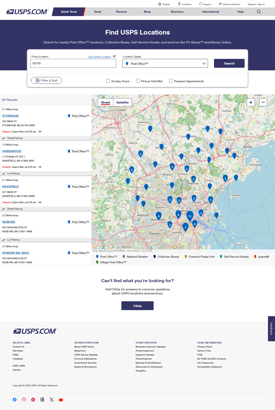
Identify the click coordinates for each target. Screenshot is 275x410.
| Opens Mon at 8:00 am (19, 131)
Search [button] (229, 63)
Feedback (18, 358)
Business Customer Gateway (151, 346)
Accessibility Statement (209, 366)
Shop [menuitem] (147, 11)
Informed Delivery (231, 4)
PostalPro (141, 370)
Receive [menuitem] (121, 11)
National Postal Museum (148, 362)
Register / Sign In (256, 4)
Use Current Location (99, 56)
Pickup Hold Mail (151, 81)
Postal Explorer (144, 358)
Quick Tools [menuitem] (69, 11)
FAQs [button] (137, 306)
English (162, 4)
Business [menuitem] (177, 11)
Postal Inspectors (145, 350)
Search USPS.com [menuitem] (259, 11)
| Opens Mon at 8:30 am (19, 202)
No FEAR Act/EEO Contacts (211, 358)
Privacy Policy (204, 346)
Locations (186, 4)
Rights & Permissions (85, 366)
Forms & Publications (85, 358)
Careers (17, 369)
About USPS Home (84, 346)
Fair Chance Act (205, 362)
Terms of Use (204, 350)
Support (207, 4)
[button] (105, 102)
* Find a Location (39, 56)
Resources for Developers (149, 366)
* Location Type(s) (131, 56)
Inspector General (145, 354)
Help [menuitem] (241, 11)
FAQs (15, 354)
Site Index (18, 350)
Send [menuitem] (97, 11)
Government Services (85, 362)
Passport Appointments (189, 81)
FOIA (199, 354)
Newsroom (80, 350)
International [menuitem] (210, 11)
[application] (183, 173)
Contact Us (18, 346)
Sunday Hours (120, 81)
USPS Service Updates (86, 354)
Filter (49, 80)
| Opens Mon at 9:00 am (19, 166)
